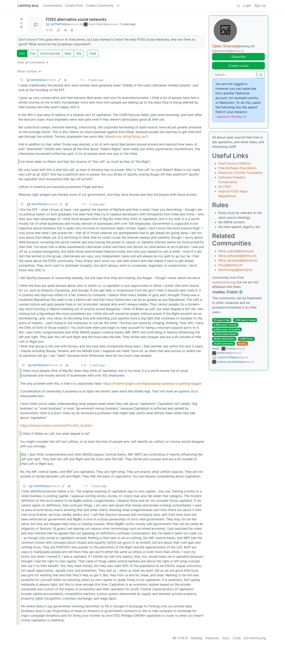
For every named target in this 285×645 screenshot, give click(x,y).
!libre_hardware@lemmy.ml (237, 260)
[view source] (72, 30)
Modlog (242, 343)
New (68, 53)
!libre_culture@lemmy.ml (236, 251)
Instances (212, 638)
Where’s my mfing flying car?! (126, 136)
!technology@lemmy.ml (235, 270)
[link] (58, 30)
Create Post (74, 5)
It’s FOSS (224, 187)
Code (237, 638)
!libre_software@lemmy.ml (237, 256)
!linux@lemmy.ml (230, 265)
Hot (22, 53)
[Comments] (35, 25)
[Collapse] (21, 80)
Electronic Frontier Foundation (240, 173)
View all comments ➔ (32, 62)
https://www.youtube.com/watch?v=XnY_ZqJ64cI (56, 425)
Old (78, 53)
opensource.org (223, 282)
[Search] (238, 5)
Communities (52, 5)
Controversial (50, 53)
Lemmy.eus (28, 5)
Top (32, 53)
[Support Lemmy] (118, 5)
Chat (92, 53)
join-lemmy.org (255, 638)
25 (51, 30)
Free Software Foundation (237, 168)
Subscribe (238, 57)
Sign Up (260, 5)
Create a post (238, 66)
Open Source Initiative (234, 163)
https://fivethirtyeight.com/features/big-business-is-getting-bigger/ (152, 383)
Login (247, 5)
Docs (226, 638)
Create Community (100, 5)
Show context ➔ (29, 71)
